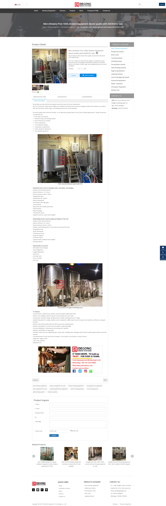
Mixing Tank (115, 90)
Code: (83, 97)
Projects (72, 10)
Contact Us (106, 10)
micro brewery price (92, 389)
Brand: (59, 97)
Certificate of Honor (64, 488)
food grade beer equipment (94, 386)
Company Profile (92, 10)
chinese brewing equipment (76, 386)
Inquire (73, 75)
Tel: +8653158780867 (117, 493)
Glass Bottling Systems (118, 68)
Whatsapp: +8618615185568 (119, 496)
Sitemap (115, 504)
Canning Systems (116, 58)
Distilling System (116, 61)
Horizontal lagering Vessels (120, 77)
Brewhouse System (117, 52)
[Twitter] (33, 489)
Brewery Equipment (48, 10)
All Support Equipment (118, 87)
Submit (54, 435)
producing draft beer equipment (59, 389)
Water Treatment (117, 84)
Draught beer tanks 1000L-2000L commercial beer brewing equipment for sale (95, 464)
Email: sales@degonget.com (118, 491)
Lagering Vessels (89, 496)
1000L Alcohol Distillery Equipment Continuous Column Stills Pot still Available (71, 464)
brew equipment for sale (40, 389)
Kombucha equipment (118, 80)
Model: (35, 97)
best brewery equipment (40, 386)
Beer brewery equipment (119, 48)
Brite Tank (88, 493)
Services (62, 10)
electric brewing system (77, 389)
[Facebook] (46, 489)
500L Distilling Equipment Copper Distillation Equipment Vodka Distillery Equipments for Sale (47, 464)
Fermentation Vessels (118, 64)
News (81, 10)
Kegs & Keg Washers (118, 71)
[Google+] (42, 489)
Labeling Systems (117, 74)
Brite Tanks (115, 55)
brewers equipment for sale (57, 386)
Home (36, 10)
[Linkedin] (37, 489)
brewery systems (52, 392)
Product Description (39, 101)
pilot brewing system (39, 392)
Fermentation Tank (90, 491)
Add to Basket (89, 75)
